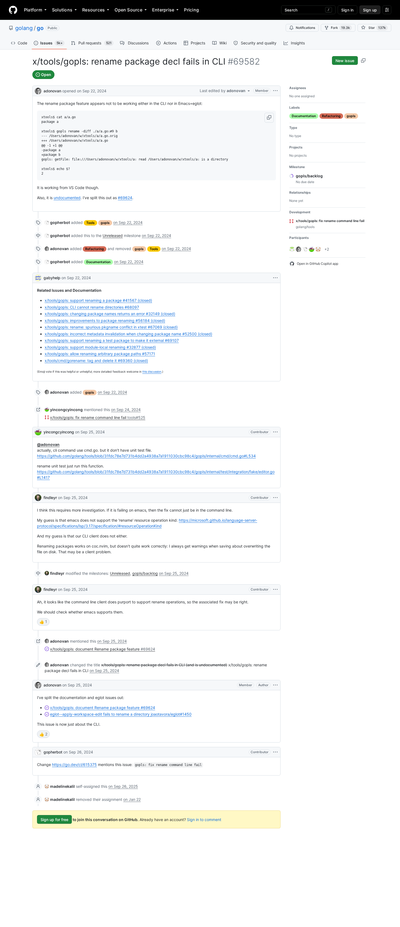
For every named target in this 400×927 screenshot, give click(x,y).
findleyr (50, 497)
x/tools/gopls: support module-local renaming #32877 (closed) (100, 347)
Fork (340, 28)
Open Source (128, 10)
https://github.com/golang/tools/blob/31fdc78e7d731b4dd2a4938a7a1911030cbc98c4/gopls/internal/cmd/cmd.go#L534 (146, 456)
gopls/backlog (145, 573)
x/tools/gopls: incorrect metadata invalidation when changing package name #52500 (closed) (128, 334)
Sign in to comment (204, 819)
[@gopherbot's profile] (38, 752)
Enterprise (163, 10)
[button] (269, 118)
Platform (33, 10)
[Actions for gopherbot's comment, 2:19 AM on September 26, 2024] (275, 752)
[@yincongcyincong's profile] (38, 432)
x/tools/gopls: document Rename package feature (102, 707)
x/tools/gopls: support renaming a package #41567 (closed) (98, 300)
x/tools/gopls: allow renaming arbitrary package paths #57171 (100, 353)
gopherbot (53, 752)
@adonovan (48, 444)
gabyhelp (52, 277)
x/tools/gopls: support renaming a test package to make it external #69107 (112, 340)
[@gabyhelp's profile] (38, 278)
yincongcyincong (59, 432)
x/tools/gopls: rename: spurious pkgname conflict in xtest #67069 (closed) (111, 327)
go (40, 28)
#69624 (125, 197)
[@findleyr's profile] (38, 497)
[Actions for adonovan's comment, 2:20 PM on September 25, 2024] (275, 685)
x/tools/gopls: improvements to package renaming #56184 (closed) (105, 320)
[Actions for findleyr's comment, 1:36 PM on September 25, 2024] (275, 589)
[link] (57, 222)
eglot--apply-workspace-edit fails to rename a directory (121, 714)
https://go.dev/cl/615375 (74, 764)
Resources (93, 10)
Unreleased (113, 235)
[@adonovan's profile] (38, 90)
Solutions (62, 10)
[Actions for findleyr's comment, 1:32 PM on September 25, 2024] (275, 498)
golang (24, 28)
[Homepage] (13, 9)
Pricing (191, 10)
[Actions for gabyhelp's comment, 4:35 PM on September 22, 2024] (275, 278)
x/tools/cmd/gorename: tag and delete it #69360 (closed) (96, 360)
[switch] (43, 622)
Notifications (305, 28)
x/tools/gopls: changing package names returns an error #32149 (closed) (110, 313)
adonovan (52, 91)
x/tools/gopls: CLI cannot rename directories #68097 (92, 307)
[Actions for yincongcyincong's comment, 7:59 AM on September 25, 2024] (275, 432)
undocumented (67, 197)
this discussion (151, 371)
